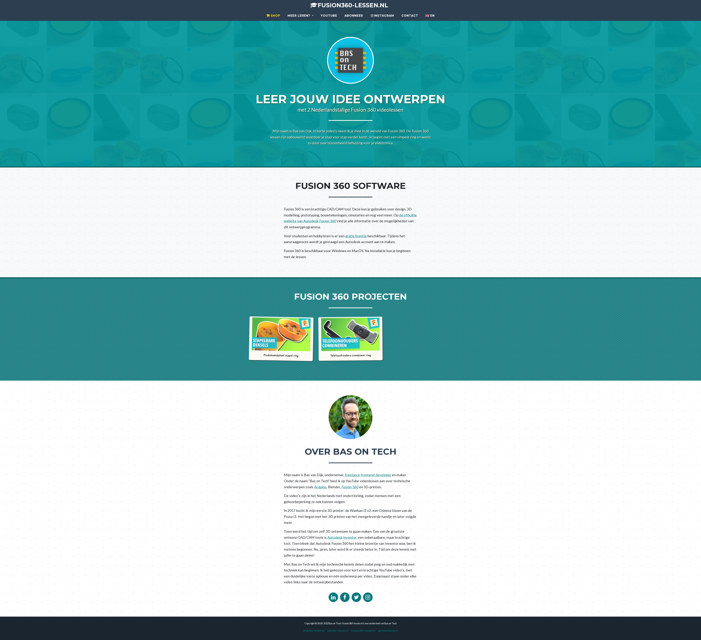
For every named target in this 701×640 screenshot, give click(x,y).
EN (432, 15)
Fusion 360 (350, 487)
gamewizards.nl (388, 630)
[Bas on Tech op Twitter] (356, 597)
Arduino (320, 487)
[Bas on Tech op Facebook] (345, 597)
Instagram (384, 15)
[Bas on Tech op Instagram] (368, 597)
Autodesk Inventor (341, 537)
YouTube (329, 15)
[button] (300, 16)
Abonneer (353, 15)
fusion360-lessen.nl (353, 5)
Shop (275, 15)
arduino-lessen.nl (313, 630)
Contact (409, 15)
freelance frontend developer (368, 475)
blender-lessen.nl (337, 630)
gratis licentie (356, 236)
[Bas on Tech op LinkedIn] (333, 597)
